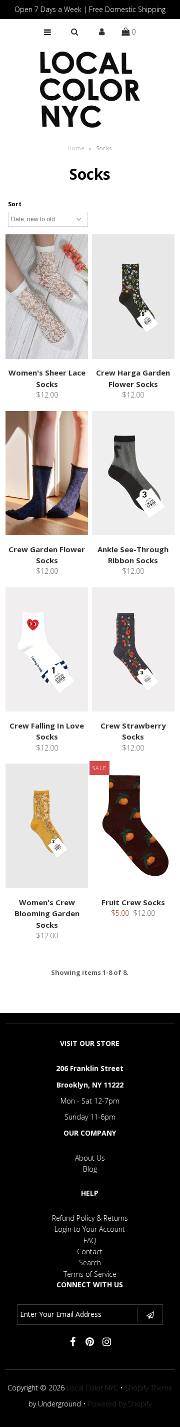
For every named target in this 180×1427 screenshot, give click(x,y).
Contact (89, 1251)
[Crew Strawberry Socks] (133, 651)
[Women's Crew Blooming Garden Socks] (47, 828)
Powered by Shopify (120, 1403)
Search (90, 1262)
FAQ (90, 1240)
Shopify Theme (148, 1387)
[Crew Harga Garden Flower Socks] (133, 298)
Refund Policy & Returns (90, 1218)
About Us (90, 1158)
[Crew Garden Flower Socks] (47, 475)
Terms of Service (90, 1274)
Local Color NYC (92, 1387)
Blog (90, 1169)
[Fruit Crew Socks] (133, 827)
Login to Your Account (89, 1229)
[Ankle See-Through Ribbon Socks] (133, 475)
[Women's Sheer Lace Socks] (47, 298)
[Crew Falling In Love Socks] (47, 651)
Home (76, 148)
